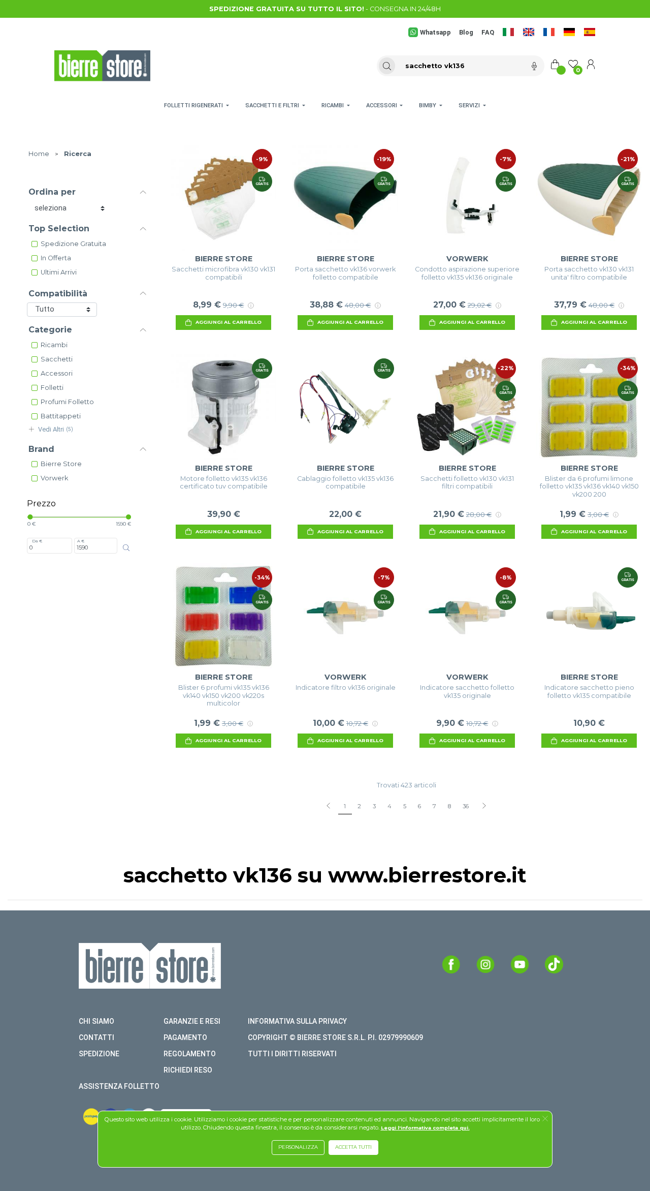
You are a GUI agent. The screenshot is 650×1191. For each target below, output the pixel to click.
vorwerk (54, 478)
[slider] (29, 517)
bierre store (61, 464)
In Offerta (56, 258)
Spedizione (99, 1054)
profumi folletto (67, 402)
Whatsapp (435, 32)
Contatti (96, 1037)
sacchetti (57, 359)
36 (466, 806)
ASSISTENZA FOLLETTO (119, 1086)
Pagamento (185, 1037)
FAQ (487, 32)
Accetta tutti (353, 1147)
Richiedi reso (188, 1070)
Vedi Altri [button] (55, 429)
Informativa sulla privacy (297, 1021)
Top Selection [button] (58, 228)
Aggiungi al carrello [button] (229, 322)
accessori (57, 373)
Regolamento (190, 1054)
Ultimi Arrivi (59, 272)
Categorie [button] (50, 329)
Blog (466, 32)
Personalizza (298, 1147)
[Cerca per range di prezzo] (126, 547)
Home (38, 154)
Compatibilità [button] (57, 293)
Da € (37, 540)
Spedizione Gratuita (73, 244)
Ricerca (77, 154)
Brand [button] (41, 449)
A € (80, 540)
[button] (545, 1119)
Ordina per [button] (52, 192)
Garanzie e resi (192, 1021)
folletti (52, 387)
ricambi (54, 345)
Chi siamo (96, 1021)
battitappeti (61, 416)
